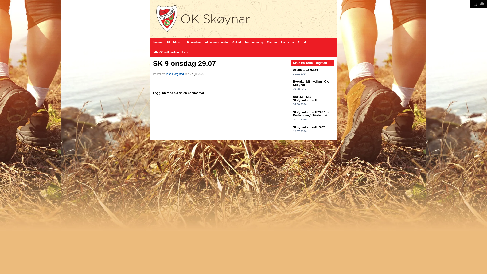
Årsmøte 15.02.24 (305, 69)
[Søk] (475, 4)
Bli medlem (194, 42)
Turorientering (254, 42)
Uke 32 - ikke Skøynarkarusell (305, 98)
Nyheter (158, 42)
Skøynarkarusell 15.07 (309, 127)
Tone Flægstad (175, 74)
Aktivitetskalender (217, 42)
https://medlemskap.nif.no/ (170, 51)
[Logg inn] (482, 4)
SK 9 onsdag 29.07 (184, 63)
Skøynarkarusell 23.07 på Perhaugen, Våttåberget (311, 114)
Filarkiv (302, 42)
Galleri (236, 42)
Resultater (287, 42)
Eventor (272, 42)
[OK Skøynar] (243, 19)
